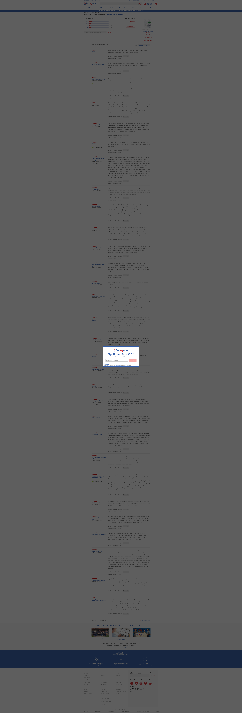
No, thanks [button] (106, 364)
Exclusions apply (118, 365)
